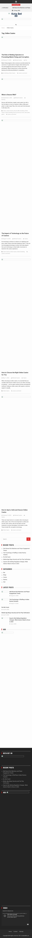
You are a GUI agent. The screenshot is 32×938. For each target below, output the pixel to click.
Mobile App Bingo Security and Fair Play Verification (16, 559)
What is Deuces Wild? (9, 95)
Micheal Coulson (18, 60)
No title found (6, 557)
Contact (15, 931)
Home (10, 931)
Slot (4, 582)
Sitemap (21, 931)
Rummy (3, 99)
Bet (26, 60)
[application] (15, 918)
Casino (4, 110)
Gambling (22, 110)
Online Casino (12, 73)
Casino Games (10, 110)
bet (4, 73)
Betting (6, 73)
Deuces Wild (16, 110)
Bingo (4, 575)
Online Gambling (9, 112)
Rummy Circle (20, 112)
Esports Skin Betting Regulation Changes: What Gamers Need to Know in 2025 (19, 619)
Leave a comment (23, 73)
